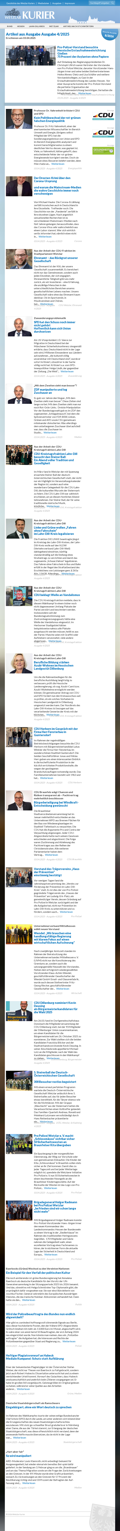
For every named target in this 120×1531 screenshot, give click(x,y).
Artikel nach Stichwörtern (78, 26)
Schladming (76, 1122)
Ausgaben (56, 3)
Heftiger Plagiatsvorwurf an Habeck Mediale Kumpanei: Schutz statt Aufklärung (35, 1357)
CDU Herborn (75, 782)
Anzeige (110, 110)
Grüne (70, 1393)
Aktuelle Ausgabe (109, 34)
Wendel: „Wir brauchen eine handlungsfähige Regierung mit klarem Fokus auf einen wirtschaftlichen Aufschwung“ (54, 934)
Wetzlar (54, 26)
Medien (78, 437)
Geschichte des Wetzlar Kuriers (20, 3)
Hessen (20, 26)
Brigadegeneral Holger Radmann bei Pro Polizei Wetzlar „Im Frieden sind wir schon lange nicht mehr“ (55, 1206)
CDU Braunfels (74, 859)
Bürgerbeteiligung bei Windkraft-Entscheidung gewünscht (56, 799)
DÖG (58, 1122)
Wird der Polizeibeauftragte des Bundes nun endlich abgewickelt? (40, 1315)
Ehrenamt (77, 305)
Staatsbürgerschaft (72, 1442)
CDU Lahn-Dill (56, 507)
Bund (9, 26)
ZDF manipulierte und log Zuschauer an (55, 389)
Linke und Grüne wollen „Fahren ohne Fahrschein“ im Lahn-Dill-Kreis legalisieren (55, 527)
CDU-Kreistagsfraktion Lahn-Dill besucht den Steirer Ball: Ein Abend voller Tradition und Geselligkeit (55, 455)
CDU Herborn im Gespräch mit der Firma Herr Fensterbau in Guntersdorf (56, 732)
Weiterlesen (57, 163)
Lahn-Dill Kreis (37, 26)
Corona (78, 241)
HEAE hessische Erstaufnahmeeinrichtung (93, 94)
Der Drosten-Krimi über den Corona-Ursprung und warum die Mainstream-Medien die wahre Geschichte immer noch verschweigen (57, 185)
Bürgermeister (75, 1059)
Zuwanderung (75, 375)
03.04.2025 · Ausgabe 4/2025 (71, 98)
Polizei (78, 1345)
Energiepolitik (75, 168)
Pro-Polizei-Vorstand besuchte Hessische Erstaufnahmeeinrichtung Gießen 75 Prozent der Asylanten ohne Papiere (83, 51)
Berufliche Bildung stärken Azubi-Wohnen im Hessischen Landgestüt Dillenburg (53, 662)
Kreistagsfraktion (73, 507)
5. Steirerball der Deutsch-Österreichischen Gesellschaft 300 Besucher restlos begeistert (55, 1077)
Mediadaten (43, 3)
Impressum (70, 3)
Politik (78, 1304)
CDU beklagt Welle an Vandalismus (57, 591)
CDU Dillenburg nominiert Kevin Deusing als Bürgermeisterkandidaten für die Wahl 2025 (56, 1007)
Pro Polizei (67, 94)
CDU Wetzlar (64, 305)
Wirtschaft (76, 993)
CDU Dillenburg (59, 1059)
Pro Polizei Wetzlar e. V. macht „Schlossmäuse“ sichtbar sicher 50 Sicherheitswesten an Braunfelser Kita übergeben (54, 1140)
